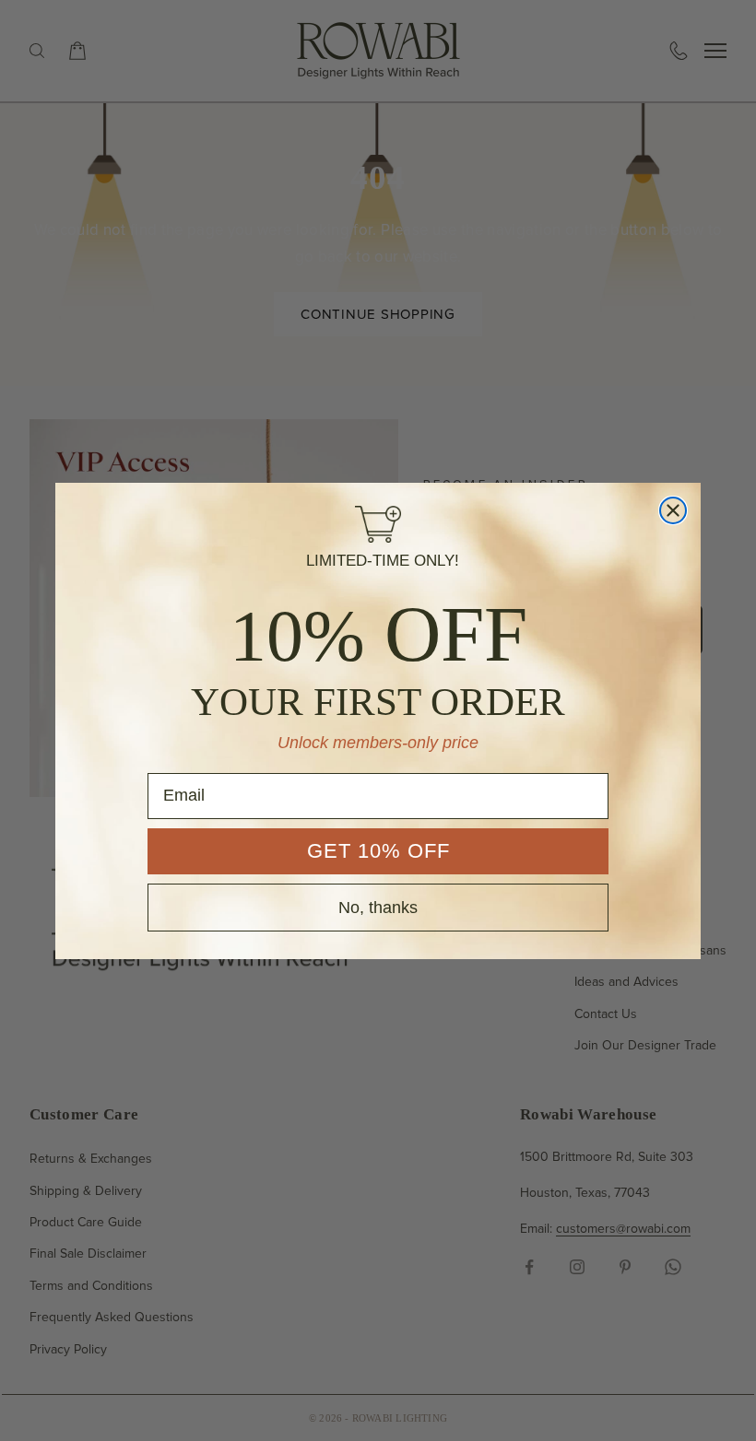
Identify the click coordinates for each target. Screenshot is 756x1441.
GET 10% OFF (378, 850)
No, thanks (378, 907)
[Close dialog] (673, 510)
